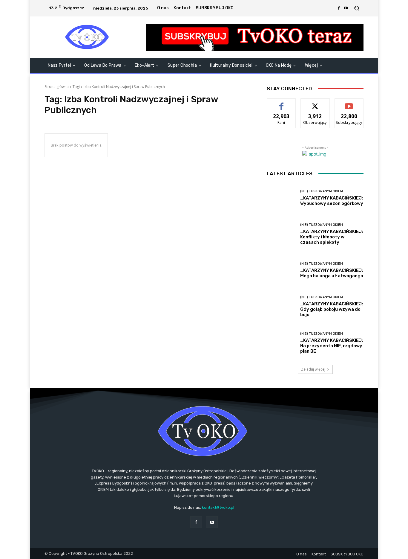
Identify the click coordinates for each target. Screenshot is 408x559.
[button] (356, 8)
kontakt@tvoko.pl (218, 507)
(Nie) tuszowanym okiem (321, 191)
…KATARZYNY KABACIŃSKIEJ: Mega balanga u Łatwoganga (331, 273)
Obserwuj (315, 103)
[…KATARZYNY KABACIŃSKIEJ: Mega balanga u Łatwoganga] (281, 270)
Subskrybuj (349, 103)
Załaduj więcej (313, 369)
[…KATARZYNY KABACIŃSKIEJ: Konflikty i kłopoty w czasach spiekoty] (281, 234)
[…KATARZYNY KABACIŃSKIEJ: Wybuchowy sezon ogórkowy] (281, 197)
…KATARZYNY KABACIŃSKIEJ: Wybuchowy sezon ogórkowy (331, 200)
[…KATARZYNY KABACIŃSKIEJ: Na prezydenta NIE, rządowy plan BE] (281, 342)
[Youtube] (345, 8)
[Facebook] (338, 8)
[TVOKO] (87, 37)
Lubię (281, 103)
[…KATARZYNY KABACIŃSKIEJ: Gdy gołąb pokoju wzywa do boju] (281, 306)
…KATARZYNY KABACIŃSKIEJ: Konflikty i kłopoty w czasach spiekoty (331, 237)
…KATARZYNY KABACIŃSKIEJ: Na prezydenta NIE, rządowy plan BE (331, 346)
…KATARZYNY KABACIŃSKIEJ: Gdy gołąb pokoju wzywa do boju (331, 309)
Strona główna (57, 86)
